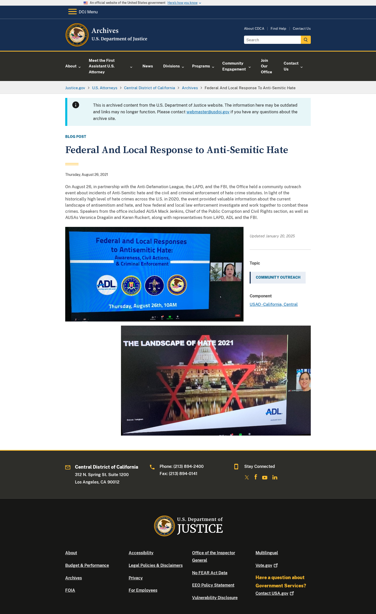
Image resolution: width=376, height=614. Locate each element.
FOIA (70, 590)
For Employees (143, 590)
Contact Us (302, 29)
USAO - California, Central (274, 304)
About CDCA (254, 29)
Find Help (278, 29)
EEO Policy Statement (213, 585)
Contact (272, 593)
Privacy (136, 578)
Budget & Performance (87, 565)
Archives (73, 578)
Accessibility (141, 552)
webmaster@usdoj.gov (207, 111)
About (71, 552)
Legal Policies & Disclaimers (156, 565)
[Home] (106, 44)
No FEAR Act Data (209, 572)
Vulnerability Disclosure (215, 597)
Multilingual (267, 552)
